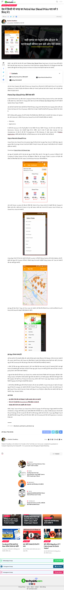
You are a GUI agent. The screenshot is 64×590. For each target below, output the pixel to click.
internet (5, 541)
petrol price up (30, 426)
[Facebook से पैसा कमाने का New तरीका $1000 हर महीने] (11, 534)
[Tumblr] (58, 439)
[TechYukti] (10, 1)
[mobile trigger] (3, 1)
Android (4, 5)
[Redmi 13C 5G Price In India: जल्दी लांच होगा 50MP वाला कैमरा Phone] (22, 503)
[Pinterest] (52, 439)
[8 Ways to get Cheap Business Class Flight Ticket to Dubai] (22, 464)
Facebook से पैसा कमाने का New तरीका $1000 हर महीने (10, 545)
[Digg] (61, 439)
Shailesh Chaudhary (12, 20)
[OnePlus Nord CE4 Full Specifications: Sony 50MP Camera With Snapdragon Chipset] (22, 474)
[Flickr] (59, 439)
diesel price (16, 426)
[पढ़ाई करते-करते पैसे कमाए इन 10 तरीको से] (22, 483)
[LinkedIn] (56, 439)
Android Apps (12, 5)
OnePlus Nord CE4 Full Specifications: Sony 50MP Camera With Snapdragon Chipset (36, 474)
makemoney (31, 482)
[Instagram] (54, 439)
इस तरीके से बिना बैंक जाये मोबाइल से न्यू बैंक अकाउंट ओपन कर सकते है (25, 399)
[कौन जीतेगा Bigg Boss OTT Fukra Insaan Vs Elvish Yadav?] (53, 534)
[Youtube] (34, 584)
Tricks (30, 491)
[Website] (49, 439)
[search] (57, 1)
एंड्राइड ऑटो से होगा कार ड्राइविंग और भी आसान (20, 405)
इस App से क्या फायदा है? (17, 80)
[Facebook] (50, 439)
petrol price (23, 426)
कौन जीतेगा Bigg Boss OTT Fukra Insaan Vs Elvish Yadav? (52, 546)
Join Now (59, 560)
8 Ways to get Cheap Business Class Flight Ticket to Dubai (11, 521)
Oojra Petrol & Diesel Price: (45, 77)
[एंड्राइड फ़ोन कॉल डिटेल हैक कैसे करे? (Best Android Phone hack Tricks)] (22, 493)
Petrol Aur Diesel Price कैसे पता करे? (19, 76)
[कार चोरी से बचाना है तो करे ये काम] (32, 534)
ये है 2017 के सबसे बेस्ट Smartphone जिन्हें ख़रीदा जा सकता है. (24, 402)
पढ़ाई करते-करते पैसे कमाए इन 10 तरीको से (35, 484)
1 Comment (57, 453)
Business (30, 462)
